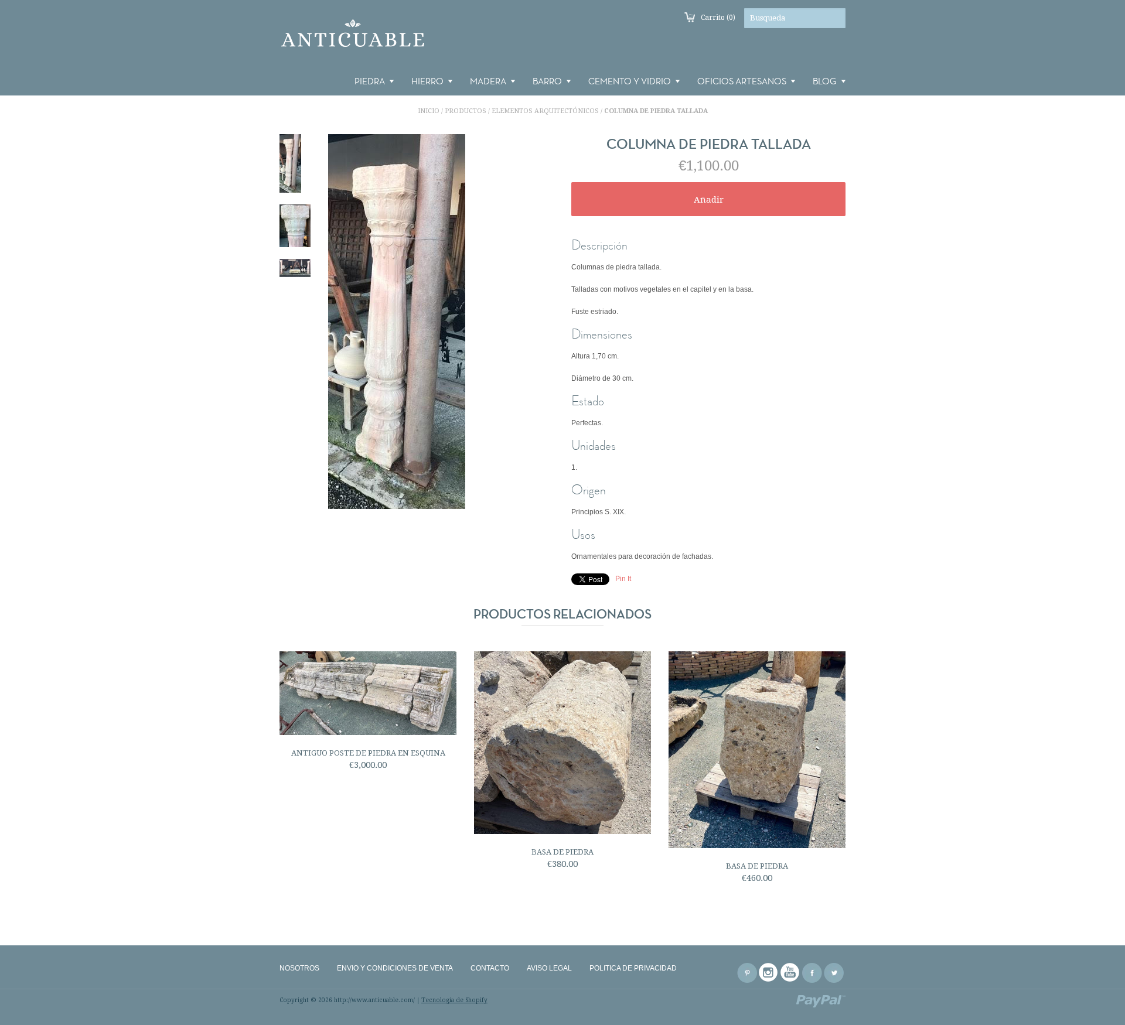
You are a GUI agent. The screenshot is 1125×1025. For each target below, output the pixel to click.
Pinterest (747, 973)
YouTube (790, 973)
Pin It (623, 579)
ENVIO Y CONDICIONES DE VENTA (395, 968)
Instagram (769, 973)
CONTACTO (490, 968)
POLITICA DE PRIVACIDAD (633, 968)
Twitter (834, 973)
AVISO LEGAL (549, 968)
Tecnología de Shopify (454, 1000)
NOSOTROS (299, 968)
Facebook (812, 973)
